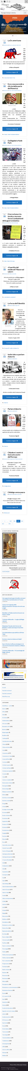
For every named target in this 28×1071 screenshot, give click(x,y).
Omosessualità (6, 940)
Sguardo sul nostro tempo (8, 1011)
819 (11, 521)
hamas (5, 134)
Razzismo (4, 972)
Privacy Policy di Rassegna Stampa (18, 1064)
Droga (3, 803)
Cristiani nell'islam (6, 768)
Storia (3, 1026)
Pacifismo (4, 943)
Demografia (5, 785)
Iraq (3, 877)
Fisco (3, 842)
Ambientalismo (6, 720)
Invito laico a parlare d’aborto (16, 355)
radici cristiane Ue (14, 348)
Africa (3, 711)
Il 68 (3, 863)
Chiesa (4, 744)
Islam (10, 90)
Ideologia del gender (7, 857)
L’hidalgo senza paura (16, 492)
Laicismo (4, 904)
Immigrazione (12, 459)
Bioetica (4, 729)
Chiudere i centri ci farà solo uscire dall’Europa (15, 454)
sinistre (4, 1014)
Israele (4, 895)
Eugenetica (5, 821)
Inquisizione (5, 871)
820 (14, 521)
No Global (4, 934)
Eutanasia (4, 827)
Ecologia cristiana (6, 809)
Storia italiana (5, 1029)
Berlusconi (6, 513)
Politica (4, 951)
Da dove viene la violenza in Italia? (12, 639)
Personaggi (5, 948)
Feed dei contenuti (7, 690)
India (3, 868)
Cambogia (4, 738)
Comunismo (5, 753)
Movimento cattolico (7, 925)
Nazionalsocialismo (6, 931)
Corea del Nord (6, 759)
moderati (13, 297)
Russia (4, 993)
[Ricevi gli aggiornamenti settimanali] (9, 1)
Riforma (4, 981)
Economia (4, 812)
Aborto (15, 358)
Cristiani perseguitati (7, 771)
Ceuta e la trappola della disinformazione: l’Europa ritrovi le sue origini (13, 25)
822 (22, 521)
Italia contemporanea (7, 898)
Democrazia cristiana (7, 782)
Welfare (4, 1055)
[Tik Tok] (5, 1)
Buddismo (4, 735)
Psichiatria (4, 966)
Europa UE (6, 348)
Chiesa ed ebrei (6, 747)
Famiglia (4, 833)
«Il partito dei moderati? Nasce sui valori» (16, 269)
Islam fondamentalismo (16, 90)
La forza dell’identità (16, 303)
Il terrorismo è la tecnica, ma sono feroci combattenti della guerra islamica (12, 217)
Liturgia (4, 910)
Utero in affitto (6, 1049)
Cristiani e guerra (6, 765)
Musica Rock (5, 928)
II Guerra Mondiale (6, 860)
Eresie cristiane (6, 815)
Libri (3, 907)
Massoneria (5, 916)
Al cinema (4, 717)
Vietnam (4, 1052)
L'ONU (3, 901)
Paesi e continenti (12, 45)
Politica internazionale (7, 954)
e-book (4, 806)
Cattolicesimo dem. (7, 741)
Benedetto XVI (6, 726)
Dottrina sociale (6, 800)
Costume (4, 762)
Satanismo (4, 1002)
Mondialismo (5, 922)
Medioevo (4, 919)
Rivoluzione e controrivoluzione (9, 987)
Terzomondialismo (6, 1037)
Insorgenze (5, 874)
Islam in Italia (5, 892)
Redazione (5, 45)
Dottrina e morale (6, 797)
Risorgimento (5, 984)
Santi (3, 999)
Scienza (4, 1005)
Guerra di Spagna (6, 851)
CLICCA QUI (5, 571)
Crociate (4, 774)
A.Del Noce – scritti (7, 705)
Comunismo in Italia (7, 756)
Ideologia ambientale (7, 854)
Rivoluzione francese (7, 990)
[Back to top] (24, 1067)
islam (5, 208)
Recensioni (5, 975)
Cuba (3, 777)
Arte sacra (4, 723)
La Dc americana (14, 40)
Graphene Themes (14, 1069)
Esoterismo (5, 818)
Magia (3, 913)
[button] (3, 24)
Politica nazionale (12, 273)
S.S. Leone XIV (5, 996)
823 (3, 523)
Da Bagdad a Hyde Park (15, 142)
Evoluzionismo (5, 830)
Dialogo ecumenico (7, 791)
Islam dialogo (5, 883)
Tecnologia (5, 1034)
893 (9, 523)
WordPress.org (6, 696)
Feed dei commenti (7, 693)
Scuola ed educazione (7, 1008)
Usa (14, 77)
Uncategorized (5, 1043)
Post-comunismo (6, 960)
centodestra (7, 297)
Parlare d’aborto (14, 409)
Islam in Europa (15, 222)
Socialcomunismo (6, 1017)
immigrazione (7, 486)
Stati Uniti (19, 45)
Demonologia (5, 788)
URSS (3, 1046)
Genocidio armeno (6, 845)
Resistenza (5, 978)
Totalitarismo (5, 1040)
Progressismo (5, 963)
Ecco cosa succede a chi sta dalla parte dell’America (16, 86)
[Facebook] (7, 1)
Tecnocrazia (5, 1031)
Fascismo (4, 836)
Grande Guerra (6, 848)
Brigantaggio (5, 732)
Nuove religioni (6, 937)
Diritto (4, 794)
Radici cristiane (6, 969)
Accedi (4, 687)
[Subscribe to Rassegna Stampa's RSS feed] (2, 1)
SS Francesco (5, 1020)
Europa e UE (16, 305)
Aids (3, 714)
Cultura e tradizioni (7, 780)
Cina (3, 750)
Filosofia (4, 839)
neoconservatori (8, 77)
